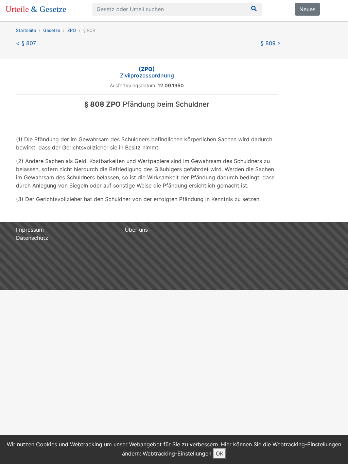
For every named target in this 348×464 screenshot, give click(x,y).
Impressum (30, 229)
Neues (307, 9)
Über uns (136, 229)
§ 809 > (271, 43)
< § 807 (26, 43)
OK (219, 453)
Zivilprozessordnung (147, 72)
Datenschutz (32, 237)
